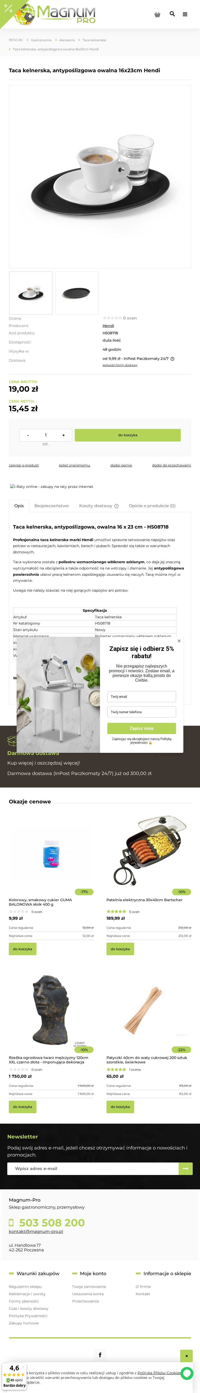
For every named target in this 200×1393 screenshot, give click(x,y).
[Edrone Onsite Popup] (100, 696)
